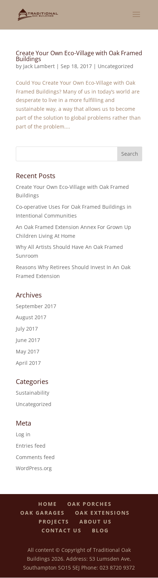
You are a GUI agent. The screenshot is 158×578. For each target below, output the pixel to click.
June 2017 (28, 339)
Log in (23, 434)
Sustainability (32, 392)
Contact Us (62, 530)
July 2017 (27, 328)
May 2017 (27, 351)
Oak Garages (42, 512)
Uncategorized (115, 66)
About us (95, 521)
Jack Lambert (39, 66)
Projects (54, 521)
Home (47, 503)
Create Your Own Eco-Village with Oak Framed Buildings (79, 56)
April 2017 (28, 362)
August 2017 (31, 317)
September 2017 (36, 306)
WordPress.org (34, 468)
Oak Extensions (102, 512)
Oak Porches (89, 503)
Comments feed (35, 457)
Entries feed (31, 445)
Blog (100, 530)
